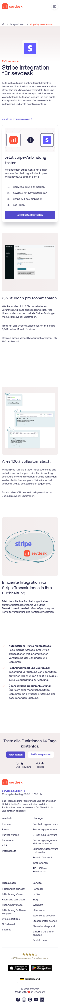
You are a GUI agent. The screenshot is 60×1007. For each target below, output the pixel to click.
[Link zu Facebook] (18, 1000)
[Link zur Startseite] (12, 782)
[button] (54, 6)
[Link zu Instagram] (24, 1000)
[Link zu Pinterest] (30, 1000)
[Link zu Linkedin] (42, 1000)
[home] (12, 6)
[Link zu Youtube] (36, 1000)
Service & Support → (14, 791)
